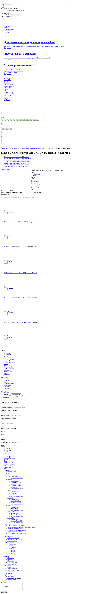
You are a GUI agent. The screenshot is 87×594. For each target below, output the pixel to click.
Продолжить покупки (19, 407)
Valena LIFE (10, 518)
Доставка (6, 27)
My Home (7, 100)
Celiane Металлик (9, 86)
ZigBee (6, 98)
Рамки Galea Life (16, 501)
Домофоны (10, 567)
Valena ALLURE (12, 511)
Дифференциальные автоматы (16, 160)
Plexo (5, 90)
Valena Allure (7, 80)
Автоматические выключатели (16, 157)
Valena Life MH (11, 564)
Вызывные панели (12, 568)
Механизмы (14, 475)
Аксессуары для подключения (16, 166)
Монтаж (9, 573)
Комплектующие (12, 541)
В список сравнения (6, 407)
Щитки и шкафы (9, 93)
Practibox (13, 547)
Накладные (10, 548)
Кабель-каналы (8, 97)
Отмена (3, 431)
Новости (6, 32)
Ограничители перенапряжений (16, 161)
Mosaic (6, 89)
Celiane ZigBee (11, 579)
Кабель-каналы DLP (13, 538)
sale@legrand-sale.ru (6, 397)
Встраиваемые (11, 544)
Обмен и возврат (9, 29)
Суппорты (14, 487)
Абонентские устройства (14, 570)
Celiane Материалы (9, 87)
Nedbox (13, 545)
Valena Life (7, 78)
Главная (6, 26)
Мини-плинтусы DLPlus (14, 539)
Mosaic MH (10, 561)
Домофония (7, 95)
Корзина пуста (3, 6)
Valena (6, 81)
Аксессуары (10, 571)
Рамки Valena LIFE (16, 521)
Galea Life (7, 83)
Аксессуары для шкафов (14, 555)
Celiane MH (10, 559)
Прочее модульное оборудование (30, 148)
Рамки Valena (15, 476)
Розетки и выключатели (11, 471)
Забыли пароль (16, 442)
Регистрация (8, 4)
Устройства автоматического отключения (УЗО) (21, 158)
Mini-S (13, 550)
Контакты (7, 34)
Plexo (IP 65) (14, 551)
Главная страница (6, 148)
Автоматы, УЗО (8, 92)
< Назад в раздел (5, 169)
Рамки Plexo (14, 508)
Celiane (9, 479)
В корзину (37, 174)
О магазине (7, 30)
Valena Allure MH (12, 562)
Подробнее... (7, 48)
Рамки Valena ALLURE (17, 515)
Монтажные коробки (17, 478)
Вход (2, 4)
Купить (11, 212)
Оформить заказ (5, 415)
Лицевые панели (16, 502)
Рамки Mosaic (15, 493)
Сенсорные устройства (14, 578)
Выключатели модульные (14, 163)
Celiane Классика (9, 84)
